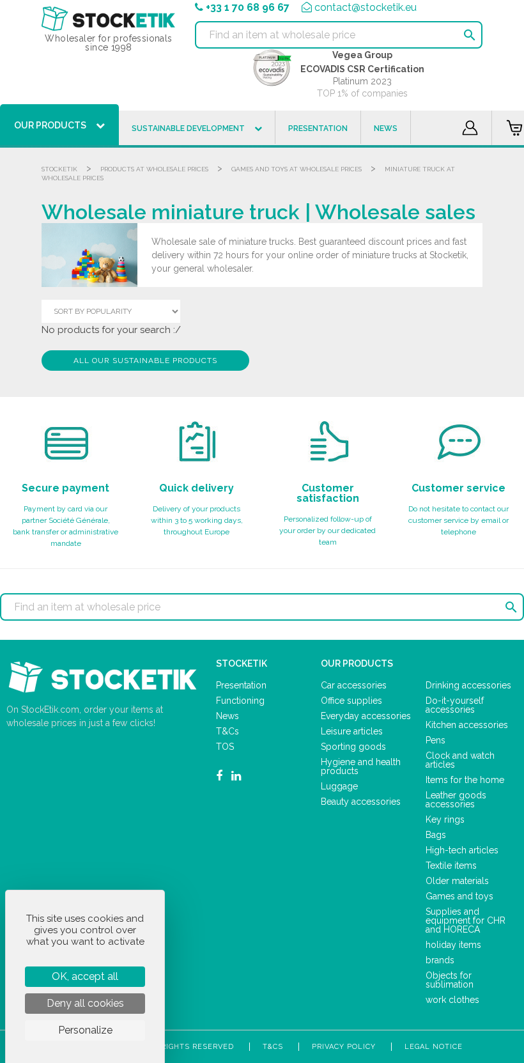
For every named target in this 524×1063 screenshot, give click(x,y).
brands (440, 960)
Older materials (457, 880)
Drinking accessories (468, 685)
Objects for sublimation (450, 980)
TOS (225, 746)
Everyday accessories (366, 715)
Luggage (339, 786)
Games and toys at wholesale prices (296, 169)
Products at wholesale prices (154, 169)
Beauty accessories (361, 801)
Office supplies (351, 700)
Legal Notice (434, 1047)
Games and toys (459, 896)
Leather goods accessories (456, 800)
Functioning (240, 700)
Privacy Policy (344, 1047)
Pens (435, 740)
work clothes (452, 999)
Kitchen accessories (467, 724)
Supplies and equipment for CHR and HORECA (465, 920)
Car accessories (354, 685)
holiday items (453, 944)
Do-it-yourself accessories (455, 705)
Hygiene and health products (361, 766)
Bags (436, 834)
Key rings (445, 819)
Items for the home (465, 779)
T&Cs (227, 731)
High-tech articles (462, 850)
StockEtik (59, 169)
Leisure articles (352, 731)
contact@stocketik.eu (365, 7)
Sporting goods (353, 746)
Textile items (451, 865)
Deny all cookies (85, 1003)
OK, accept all (85, 976)
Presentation (241, 685)
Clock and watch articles (460, 760)
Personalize (85, 1030)
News (227, 715)
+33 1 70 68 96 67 (247, 7)
